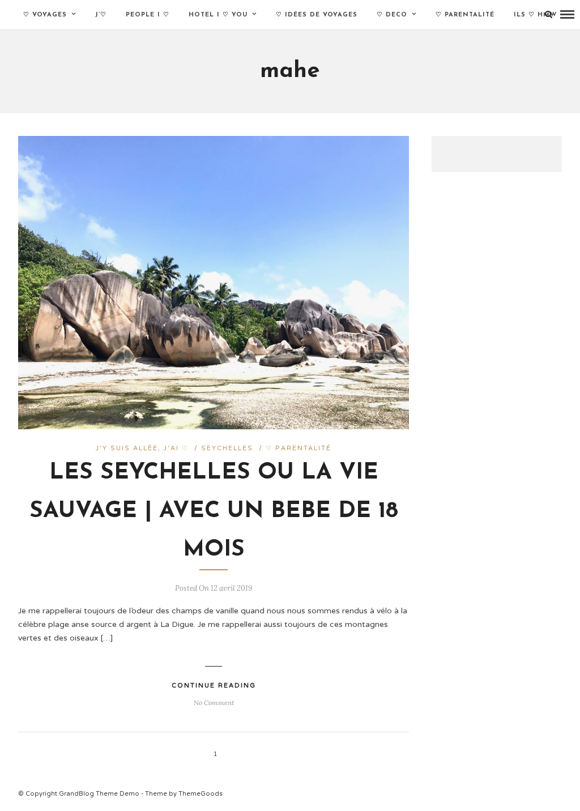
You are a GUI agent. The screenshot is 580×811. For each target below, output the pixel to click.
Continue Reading (214, 685)
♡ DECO (392, 15)
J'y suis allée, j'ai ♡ (142, 448)
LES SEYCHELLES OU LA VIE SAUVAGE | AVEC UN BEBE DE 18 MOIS (213, 511)
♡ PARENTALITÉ (465, 15)
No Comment (214, 702)
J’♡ (100, 15)
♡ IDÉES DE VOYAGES (316, 15)
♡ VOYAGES (45, 15)
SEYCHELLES (227, 448)
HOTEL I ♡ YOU (218, 15)
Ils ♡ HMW (535, 15)
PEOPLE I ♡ (147, 15)
